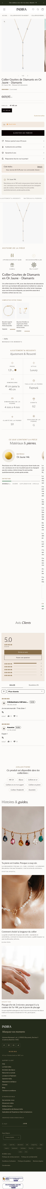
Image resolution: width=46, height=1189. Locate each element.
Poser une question (23, 657)
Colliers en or (32, 780)
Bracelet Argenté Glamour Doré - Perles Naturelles (7, 323)
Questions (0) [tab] (34, 685)
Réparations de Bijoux (9, 1082)
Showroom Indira (7, 1103)
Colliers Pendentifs (17, 790)
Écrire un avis (23, 652)
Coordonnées (6, 1165)
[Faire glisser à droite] (27, 75)
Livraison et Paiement (9, 1076)
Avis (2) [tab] (12, 685)
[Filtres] (4, 691)
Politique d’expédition (24, 1161)
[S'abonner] (25, 1124)
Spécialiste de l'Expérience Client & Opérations (17, 1112)
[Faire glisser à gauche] (18, 75)
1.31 (12, 370)
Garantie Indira (7, 1079)
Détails (39, 167)
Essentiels (32, 790)
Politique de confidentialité (29, 1157)
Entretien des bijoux (8, 1070)
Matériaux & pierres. (33, 198)
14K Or (11, 780)
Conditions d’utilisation (9, 1161)
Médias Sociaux (7, 1106)
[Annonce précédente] (2, 2)
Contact (4, 1084)
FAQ (3, 1064)
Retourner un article (8, 1073)
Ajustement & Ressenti (10, 198)
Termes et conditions (9, 1090)
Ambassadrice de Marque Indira (12, 1109)
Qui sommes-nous (8, 1100)
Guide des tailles (39, 115)
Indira (9, 1154)
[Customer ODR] (13, 1186)
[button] (4, 9)
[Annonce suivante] (43, 2)
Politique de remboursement (10, 1157)
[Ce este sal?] (13, 1179)
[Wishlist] (33, 9)
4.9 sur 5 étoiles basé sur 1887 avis (12, 1055)
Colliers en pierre (37, 15)
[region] (23, 529)
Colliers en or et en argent (19, 15)
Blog (3, 1087)
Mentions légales (38, 1161)
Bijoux (21, 780)
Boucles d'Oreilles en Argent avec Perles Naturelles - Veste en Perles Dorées (23, 324)
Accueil (4, 15)
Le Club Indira (6, 1067)
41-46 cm (6, 110)
